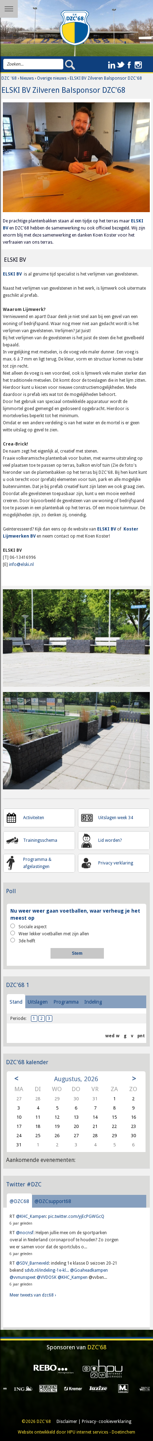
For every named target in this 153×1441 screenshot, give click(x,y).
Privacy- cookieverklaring (106, 1421)
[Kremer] (38, 1388)
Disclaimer (67, 1421)
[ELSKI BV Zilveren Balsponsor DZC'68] (76, 159)
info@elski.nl (21, 564)
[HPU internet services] (101, 1369)
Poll (11, 891)
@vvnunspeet (23, 1277)
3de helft (27, 940)
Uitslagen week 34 (115, 817)
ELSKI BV (12, 274)
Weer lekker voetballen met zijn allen (54, 933)
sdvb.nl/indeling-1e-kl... (47, 1270)
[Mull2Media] (138, 1388)
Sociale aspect (33, 926)
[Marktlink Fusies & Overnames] (88, 1388)
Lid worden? (110, 840)
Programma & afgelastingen (37, 863)
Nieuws (27, 78)
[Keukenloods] (13, 1388)
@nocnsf (24, 1232)
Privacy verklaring (115, 863)
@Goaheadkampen (89, 1270)
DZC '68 (9, 78)
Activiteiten (33, 817)
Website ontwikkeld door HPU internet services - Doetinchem (76, 1432)
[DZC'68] (75, 28)
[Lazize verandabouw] (63, 1388)
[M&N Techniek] (113, 1388)
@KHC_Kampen (31, 1216)
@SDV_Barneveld (32, 1263)
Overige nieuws (52, 78)
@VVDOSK (47, 1277)
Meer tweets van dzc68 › (33, 1295)
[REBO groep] (52, 1368)
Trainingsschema (40, 840)
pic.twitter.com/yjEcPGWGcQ (76, 1216)
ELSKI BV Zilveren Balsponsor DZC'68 (106, 78)
